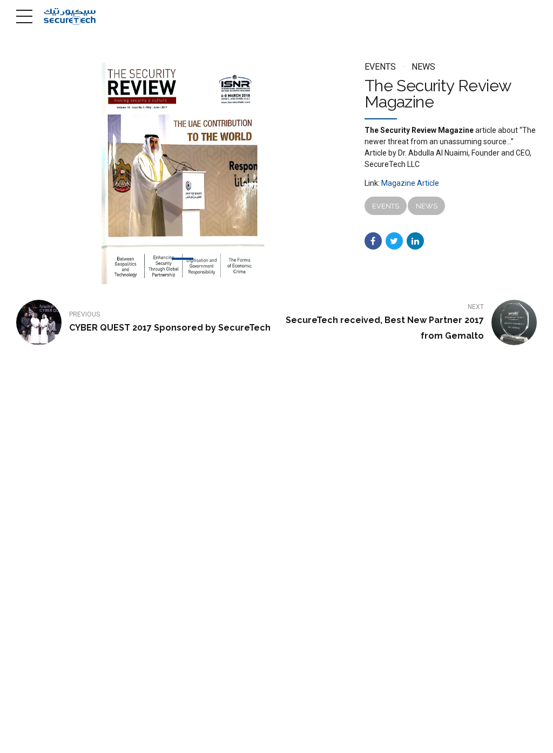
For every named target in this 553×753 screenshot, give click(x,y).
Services (269, 737)
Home (202, 737)
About (233, 737)
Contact (308, 737)
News (423, 67)
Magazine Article (410, 183)
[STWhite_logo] (56, 654)
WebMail (347, 737)
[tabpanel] (182, 174)
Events (380, 67)
